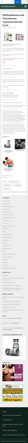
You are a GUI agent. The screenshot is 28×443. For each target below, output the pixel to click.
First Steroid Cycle (6, 209)
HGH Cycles (5, 228)
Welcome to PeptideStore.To (8, 282)
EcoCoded (24, 441)
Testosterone (5, 265)
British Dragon (5, 203)
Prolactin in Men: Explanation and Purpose (12, 285)
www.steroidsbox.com (17, 106)
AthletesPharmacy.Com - (8, 328)
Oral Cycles (5, 223)
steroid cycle (17, 185)
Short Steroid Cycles (7, 212)
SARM (3, 231)
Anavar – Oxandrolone (7, 257)
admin (3, 297)
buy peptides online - (7, 323)
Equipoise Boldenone (7, 245)
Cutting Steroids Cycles (7, 217)
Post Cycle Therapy (6, 237)
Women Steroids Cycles (7, 234)
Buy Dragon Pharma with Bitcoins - (9, 434)
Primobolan (5, 262)
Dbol (5, 181)
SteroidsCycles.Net (8, 6)
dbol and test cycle (14, 181)
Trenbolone (5, 259)
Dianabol (4, 242)
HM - (3, 419)
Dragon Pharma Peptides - (8, 424)
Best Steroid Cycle (11, 307)
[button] (27, 1)
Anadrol (4, 251)
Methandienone (7, 185)
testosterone (7, 188)
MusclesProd (5, 430)
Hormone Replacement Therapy (9, 268)
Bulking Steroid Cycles (7, 214)
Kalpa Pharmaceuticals (7, 206)
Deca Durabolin (6, 240)
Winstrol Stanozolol (7, 248)
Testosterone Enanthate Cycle (13, 301)
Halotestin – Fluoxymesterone (9, 254)
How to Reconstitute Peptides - (9, 415)
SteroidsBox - (5, 318)
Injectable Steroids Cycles (8, 226)
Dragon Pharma (6, 200)
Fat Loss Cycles (6, 220)
